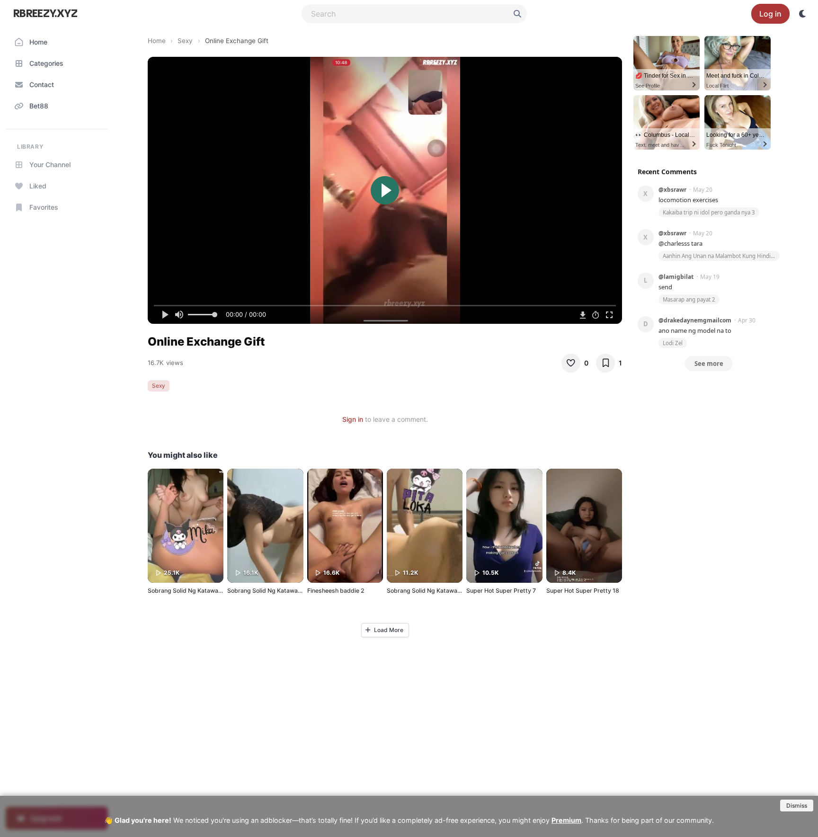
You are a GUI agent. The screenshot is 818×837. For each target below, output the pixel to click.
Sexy (185, 41)
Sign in (352, 419)
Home (157, 41)
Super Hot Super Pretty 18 (582, 590)
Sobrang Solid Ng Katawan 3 (187, 590)
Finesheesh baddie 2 (336, 590)
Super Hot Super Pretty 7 (501, 590)
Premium (566, 820)
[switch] (802, 13)
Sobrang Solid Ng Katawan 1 (426, 590)
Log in (770, 13)
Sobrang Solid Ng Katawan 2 (266, 590)
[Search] (517, 13)
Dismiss (796, 805)
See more (708, 363)
